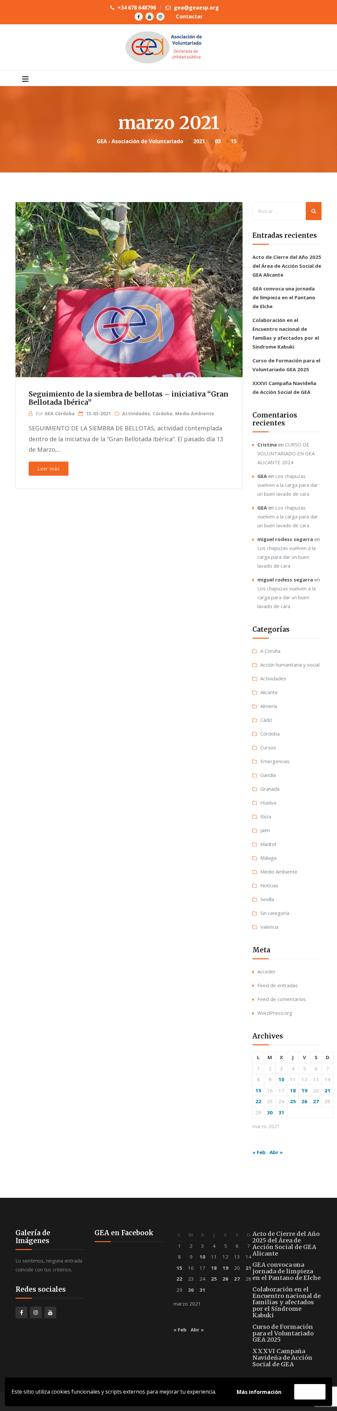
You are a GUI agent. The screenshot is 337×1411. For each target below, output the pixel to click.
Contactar (189, 16)
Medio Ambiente (194, 413)
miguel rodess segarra (285, 539)
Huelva (268, 802)
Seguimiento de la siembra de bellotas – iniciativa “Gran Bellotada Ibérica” (128, 398)
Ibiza (265, 816)
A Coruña (270, 651)
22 (258, 1101)
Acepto (309, 1391)
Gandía (268, 775)
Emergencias (275, 761)
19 (304, 1090)
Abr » (276, 1152)
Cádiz (266, 720)
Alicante (269, 692)
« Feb (259, 1152)
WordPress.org (274, 1013)
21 (327, 1090)
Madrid (268, 844)
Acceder (266, 971)
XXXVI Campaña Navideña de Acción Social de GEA (282, 1357)
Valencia (269, 926)
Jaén (265, 830)
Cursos (268, 747)
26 (304, 1101)
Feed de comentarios (281, 999)
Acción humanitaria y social (290, 664)
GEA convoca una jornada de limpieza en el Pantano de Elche (283, 297)
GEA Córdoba (59, 413)
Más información (259, 1392)
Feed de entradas (277, 985)
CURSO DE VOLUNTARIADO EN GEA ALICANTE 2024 (286, 453)
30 (270, 1112)
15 (258, 1090)
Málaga (268, 857)
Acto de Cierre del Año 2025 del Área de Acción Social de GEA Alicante (286, 266)
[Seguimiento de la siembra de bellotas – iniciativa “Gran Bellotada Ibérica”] (128, 280)
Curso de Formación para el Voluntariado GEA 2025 (283, 1333)
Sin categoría (274, 913)
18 (293, 1090)
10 (281, 1079)
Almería (268, 706)
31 (281, 1112)
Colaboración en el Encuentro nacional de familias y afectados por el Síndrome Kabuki (286, 1302)
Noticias (269, 885)
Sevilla (267, 899)
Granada (269, 788)
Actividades (136, 413)
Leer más (49, 469)
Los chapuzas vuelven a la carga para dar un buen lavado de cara (287, 485)
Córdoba (162, 413)
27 (316, 1101)
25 (293, 1101)
